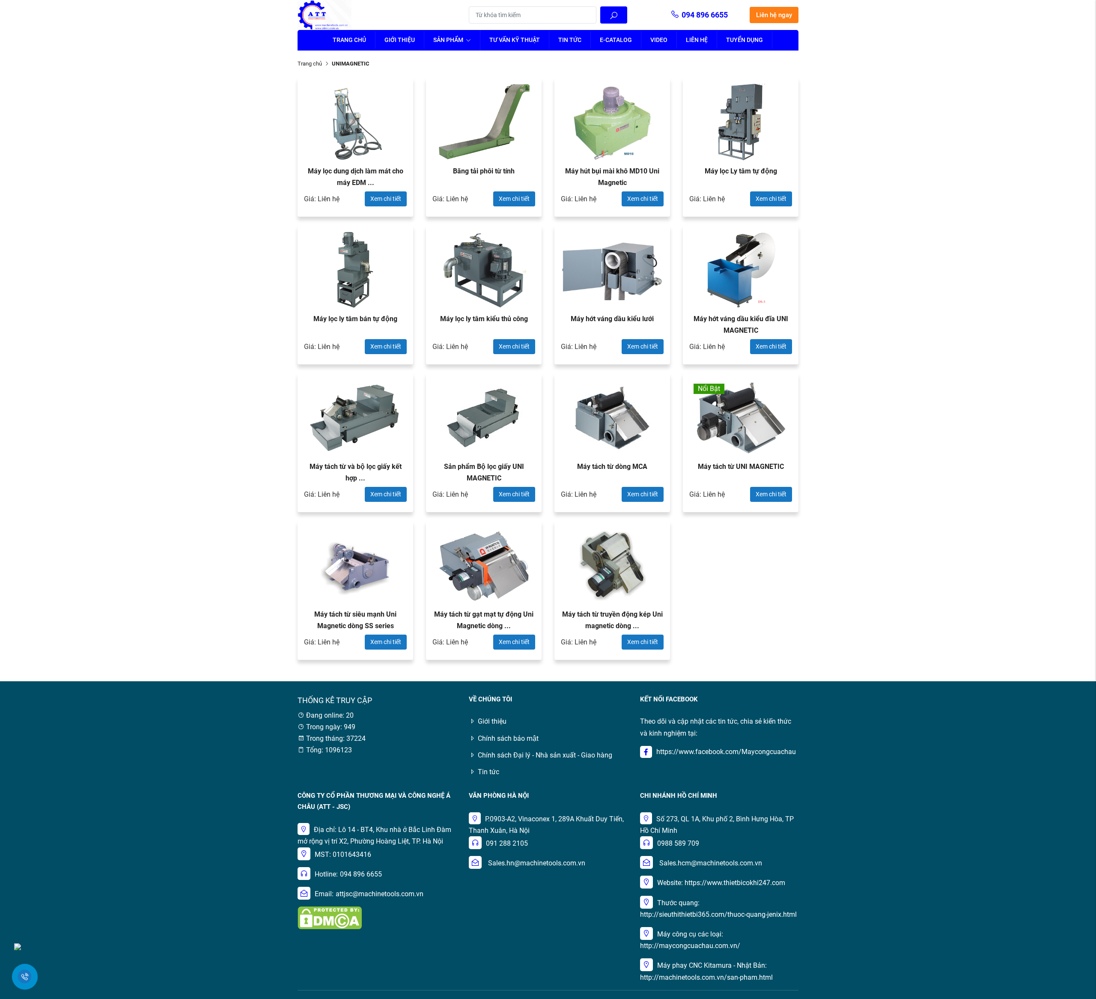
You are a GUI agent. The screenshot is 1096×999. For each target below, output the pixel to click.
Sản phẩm (449, 39)
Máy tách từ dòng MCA (612, 466)
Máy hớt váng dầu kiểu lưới (612, 319)
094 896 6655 (705, 14)
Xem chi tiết (385, 198)
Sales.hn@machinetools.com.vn (536, 863)
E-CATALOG (616, 39)
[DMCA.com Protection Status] (330, 917)
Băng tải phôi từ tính (484, 171)
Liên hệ (697, 39)
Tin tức (569, 39)
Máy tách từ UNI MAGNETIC (741, 466)
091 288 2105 (507, 843)
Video (658, 39)
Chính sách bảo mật (508, 738)
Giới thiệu (399, 39)
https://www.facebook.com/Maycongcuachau (726, 752)
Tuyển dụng (744, 39)
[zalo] (17, 946)
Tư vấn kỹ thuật (514, 39)
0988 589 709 (678, 843)
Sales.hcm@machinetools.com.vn (710, 863)
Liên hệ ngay (774, 15)
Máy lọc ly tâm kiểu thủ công (484, 319)
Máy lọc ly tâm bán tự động (355, 319)
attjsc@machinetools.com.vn (379, 894)
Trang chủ (349, 39)
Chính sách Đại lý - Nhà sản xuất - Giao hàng (545, 755)
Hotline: (326, 874)
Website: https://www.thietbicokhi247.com (721, 883)
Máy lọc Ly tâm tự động (741, 171)
